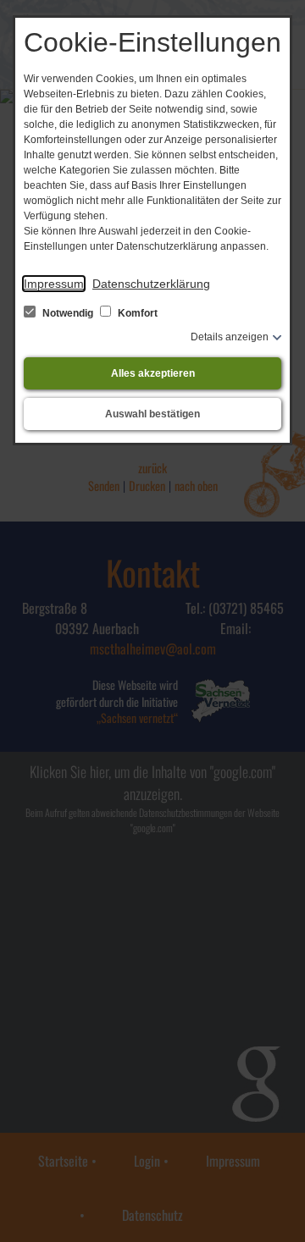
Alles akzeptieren (153, 373)
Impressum (54, 283)
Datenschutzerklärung (151, 283)
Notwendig (68, 313)
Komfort (136, 313)
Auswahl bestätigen (152, 414)
